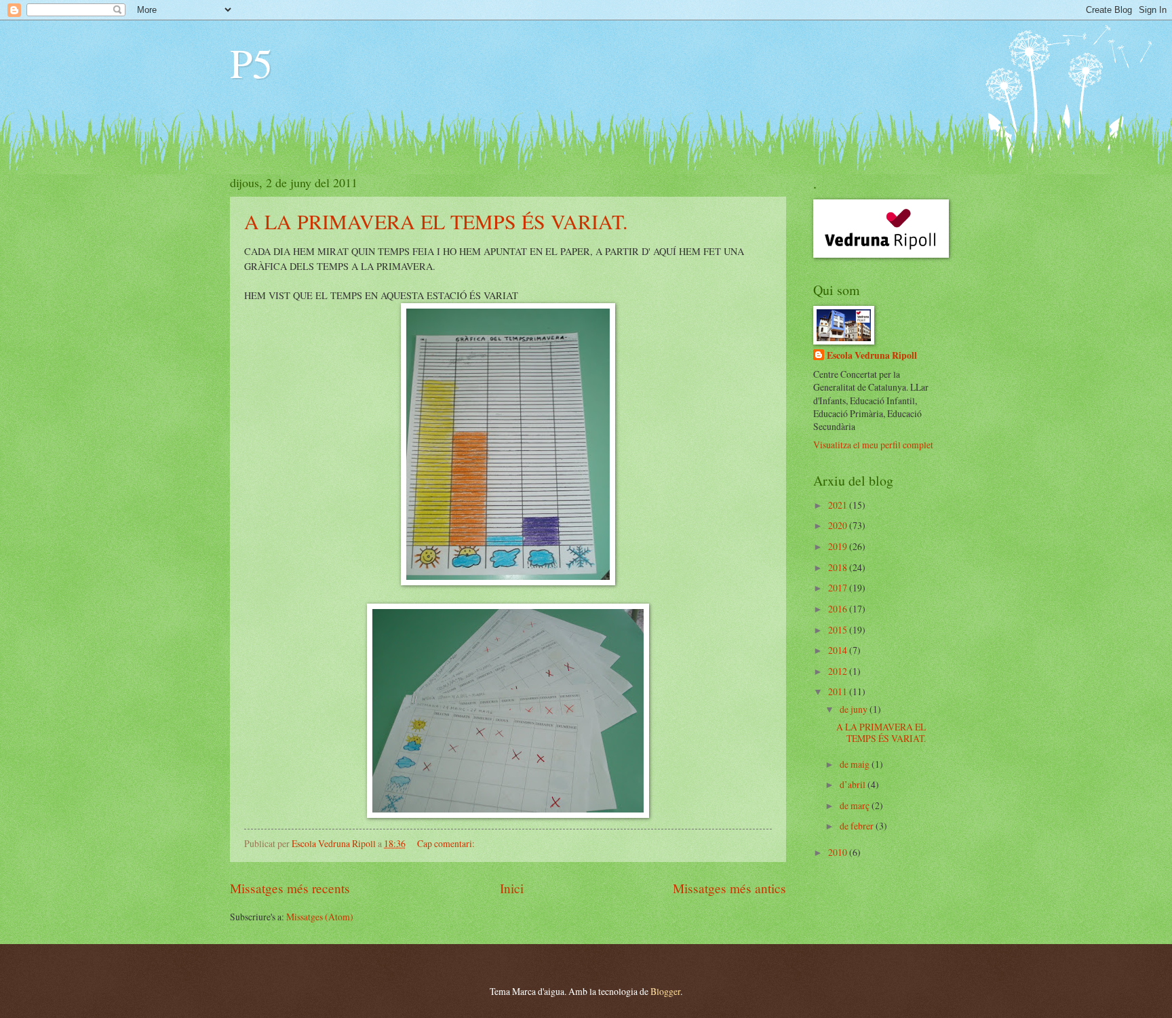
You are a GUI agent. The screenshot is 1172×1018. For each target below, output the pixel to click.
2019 (838, 546)
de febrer (858, 825)
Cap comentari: (447, 843)
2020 (838, 525)
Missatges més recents (290, 888)
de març (856, 805)
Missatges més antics (729, 888)
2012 (838, 671)
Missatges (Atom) (319, 916)
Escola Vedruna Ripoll (872, 355)
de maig (856, 764)
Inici (512, 888)
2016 (838, 608)
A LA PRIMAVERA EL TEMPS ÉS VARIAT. (436, 221)
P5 (251, 62)
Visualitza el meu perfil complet (873, 444)
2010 (838, 852)
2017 (838, 587)
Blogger (665, 991)
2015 (838, 629)
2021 (838, 504)
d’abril (853, 784)
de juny (855, 709)
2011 (838, 691)
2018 (838, 567)
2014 (838, 650)
